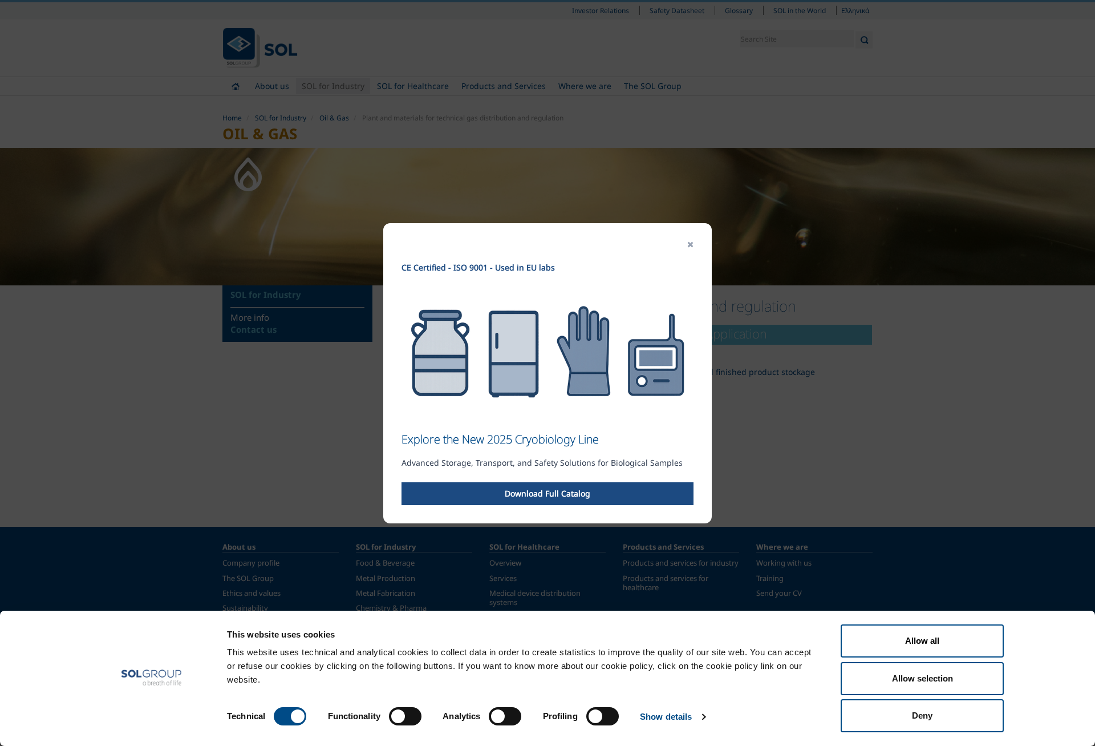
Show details (666, 716)
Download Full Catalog (547, 493)
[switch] (405, 716)
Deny (922, 715)
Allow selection (922, 678)
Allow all (922, 641)
